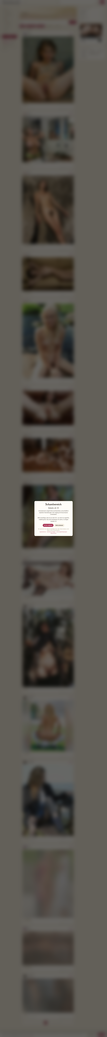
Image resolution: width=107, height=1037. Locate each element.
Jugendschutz (42, 531)
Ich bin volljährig (48, 525)
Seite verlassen (59, 525)
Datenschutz (53, 533)
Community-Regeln (51, 531)
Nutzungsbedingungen (61, 531)
